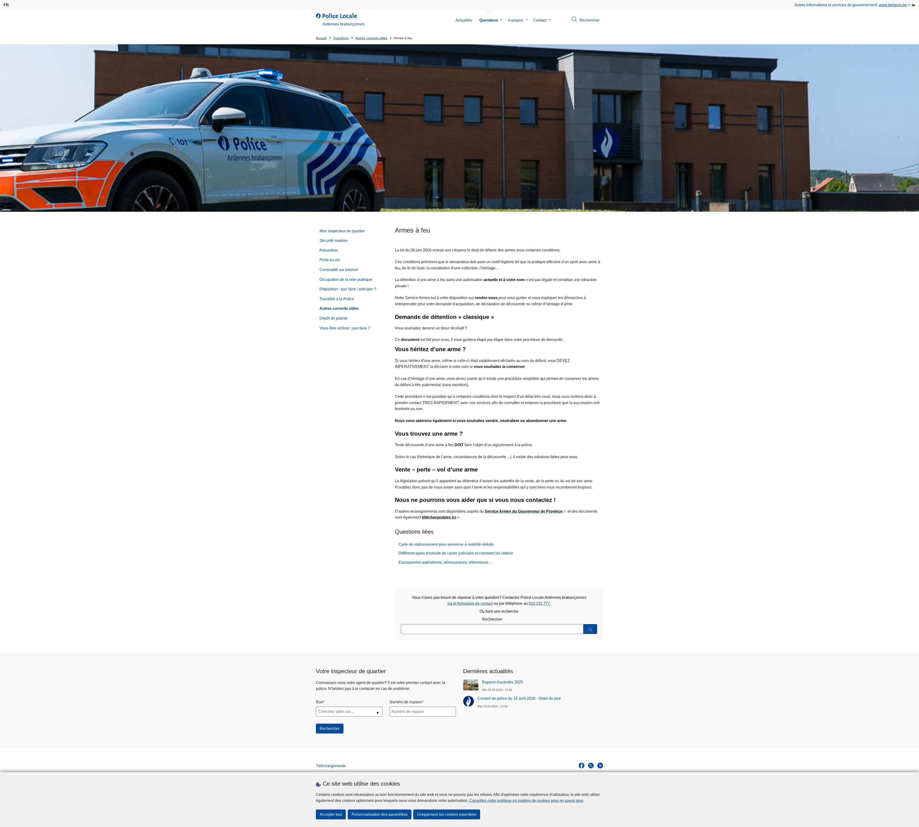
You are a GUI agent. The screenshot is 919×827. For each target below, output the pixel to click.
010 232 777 (539, 603)
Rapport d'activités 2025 (502, 682)
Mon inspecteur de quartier (342, 231)
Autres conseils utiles (371, 38)
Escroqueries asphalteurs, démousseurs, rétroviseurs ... (445, 562)
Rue (319, 702)
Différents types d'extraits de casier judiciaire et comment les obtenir (455, 553)
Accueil (321, 38)
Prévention (328, 250)
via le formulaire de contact (470, 603)
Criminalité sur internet (338, 270)
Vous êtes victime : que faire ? (344, 328)
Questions (488, 20)
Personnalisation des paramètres (380, 814)
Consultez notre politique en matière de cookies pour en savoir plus (526, 801)
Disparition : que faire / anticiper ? (347, 289)
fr (6, 5)
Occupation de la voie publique (345, 280)
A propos (515, 20)
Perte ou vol (329, 260)
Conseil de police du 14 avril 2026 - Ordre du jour (519, 698)
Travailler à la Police (336, 299)
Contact (539, 20)
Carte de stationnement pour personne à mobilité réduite (446, 544)
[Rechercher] (590, 629)
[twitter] (591, 765)
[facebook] (581, 765)
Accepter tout (331, 814)
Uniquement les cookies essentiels (446, 814)
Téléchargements (331, 766)
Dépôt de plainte (333, 318)
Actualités (463, 20)
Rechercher (492, 619)
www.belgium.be (893, 5)
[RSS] (600, 765)
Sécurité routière (333, 241)
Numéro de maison (406, 702)
